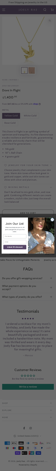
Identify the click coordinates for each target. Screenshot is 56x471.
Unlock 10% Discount (14, 247)
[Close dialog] (52, 219)
